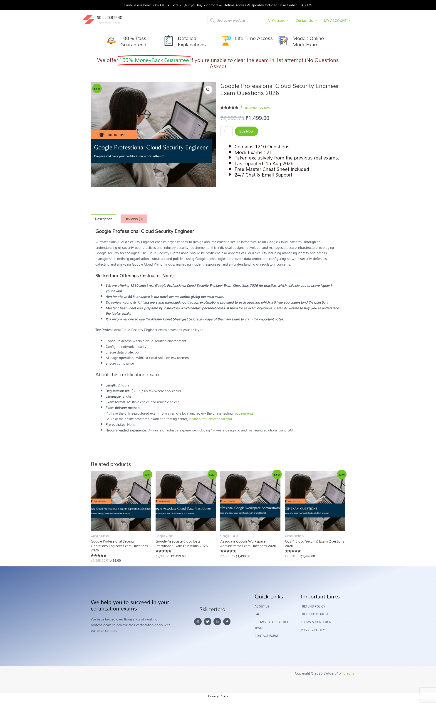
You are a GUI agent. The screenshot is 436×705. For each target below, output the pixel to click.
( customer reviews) (256, 107)
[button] (208, 90)
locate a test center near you (210, 418)
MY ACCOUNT (335, 20)
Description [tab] (103, 218)
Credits (348, 673)
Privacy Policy (218, 696)
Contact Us (304, 20)
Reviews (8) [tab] (134, 218)
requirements (244, 413)
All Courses (276, 20)
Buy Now (246, 131)
